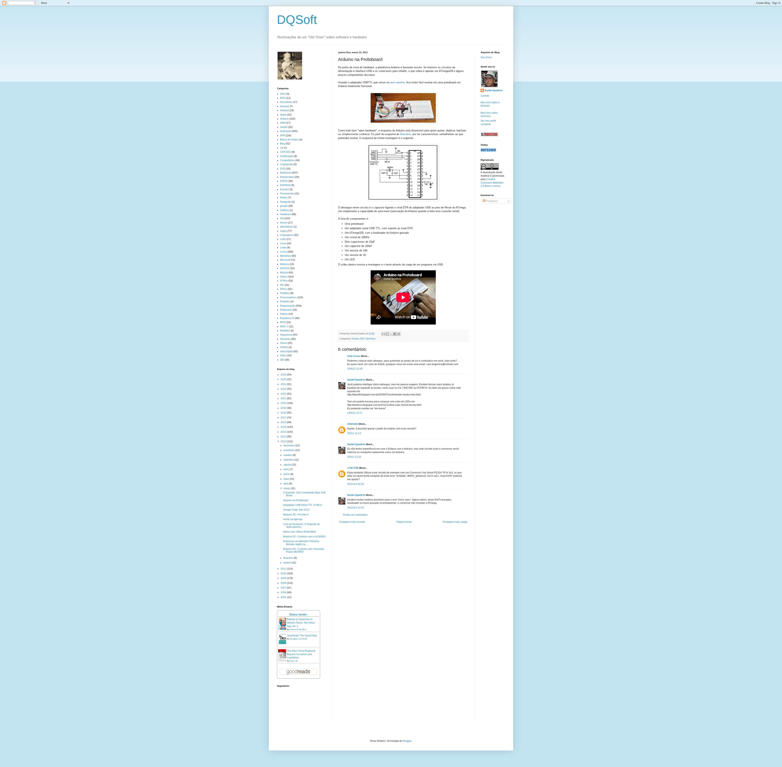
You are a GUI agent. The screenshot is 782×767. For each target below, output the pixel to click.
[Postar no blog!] (387, 334)
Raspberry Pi (287, 318)
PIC (282, 285)
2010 (284, 573)
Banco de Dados (289, 139)
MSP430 (285, 268)
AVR (362, 338)
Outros (283, 276)
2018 (284, 412)
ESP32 (284, 181)
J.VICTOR (352, 468)
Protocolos (286, 309)
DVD (282, 168)
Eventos (284, 189)
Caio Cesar (353, 356)
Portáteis (285, 293)
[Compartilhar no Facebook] (395, 334)
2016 (284, 422)
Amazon (284, 106)
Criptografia (286, 164)
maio (286, 479)
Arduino (355, 338)
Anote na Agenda (292, 519)
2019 (284, 408)
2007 (284, 587)
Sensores (285, 339)
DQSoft (297, 19)
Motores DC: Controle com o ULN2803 (304, 536)
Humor (284, 222)
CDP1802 (285, 152)
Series (283, 343)
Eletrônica (370, 338)
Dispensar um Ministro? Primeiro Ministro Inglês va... (301, 543)
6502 (283, 93)
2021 (284, 398)
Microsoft (285, 260)
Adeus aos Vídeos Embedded (299, 531)
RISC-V (284, 326)
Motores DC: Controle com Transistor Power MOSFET (303, 550)
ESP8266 (285, 185)
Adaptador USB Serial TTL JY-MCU (302, 505)
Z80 (282, 359)
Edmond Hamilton (298, 629)
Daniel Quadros (356, 379)
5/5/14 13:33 (354, 457)
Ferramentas (287, 193)
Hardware (285, 214)
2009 (284, 578)
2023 (284, 388)
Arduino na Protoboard (295, 500)
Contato (485, 95)
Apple (283, 114)
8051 (283, 98)
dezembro (289, 445)
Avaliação (285, 131)
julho (286, 469)
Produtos (285, 301)
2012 (284, 441)
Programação (287, 305)
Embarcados (287, 177)
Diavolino (405, 134)
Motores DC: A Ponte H (295, 514)
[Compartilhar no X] (391, 334)
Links (283, 239)
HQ (282, 218)
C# (281, 147)
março (287, 488)
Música (284, 272)
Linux (283, 243)
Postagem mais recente (352, 522)
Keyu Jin (294, 661)
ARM (283, 122)
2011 (284, 568)
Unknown (352, 424)
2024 (284, 384)
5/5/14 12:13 (354, 433)
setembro (288, 459)
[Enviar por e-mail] (383, 334)
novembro (289, 450)
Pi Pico (284, 280)
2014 (284, 431)
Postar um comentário (355, 514)
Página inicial (404, 522)
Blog (282, 143)
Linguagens (286, 235)
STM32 (284, 347)
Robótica (285, 330)
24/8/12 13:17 (354, 413)
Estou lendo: (299, 614)
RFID (283, 322)
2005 (284, 597)
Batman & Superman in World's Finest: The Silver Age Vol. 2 (301, 623)
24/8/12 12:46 (354, 368)
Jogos (283, 231)
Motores (284, 264)
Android (284, 110)
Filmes (283, 197)
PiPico (283, 289)
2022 (284, 393)
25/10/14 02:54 (355, 484)
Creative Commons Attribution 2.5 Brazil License (492, 183)
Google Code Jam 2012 (296, 509)
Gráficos (284, 210)
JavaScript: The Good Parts (302, 635)
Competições (287, 160)
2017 (284, 417)
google (284, 206)
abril (286, 483)
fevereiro (288, 558)
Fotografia (285, 201)
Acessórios (286, 102)
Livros (283, 251)
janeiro (287, 562)
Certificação (286, 156)
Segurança (286, 334)
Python (284, 314)
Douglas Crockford (298, 639)
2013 (284, 436)
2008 (284, 583)
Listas (283, 247)
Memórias (285, 255)
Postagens (491, 201)
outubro (288, 455)
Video (283, 355)
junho (286, 474)
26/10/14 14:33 (355, 507)
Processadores (288, 297)
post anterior (397, 82)
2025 (284, 379)
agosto (287, 464)
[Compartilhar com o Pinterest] (399, 334)
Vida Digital (286, 351)
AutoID (284, 127)
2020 (284, 403)
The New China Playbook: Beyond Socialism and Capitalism (301, 654)
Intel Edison (286, 226)
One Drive (486, 57)
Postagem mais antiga (455, 522)
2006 (284, 592)
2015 (284, 427)
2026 (284, 374)
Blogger (407, 740)
